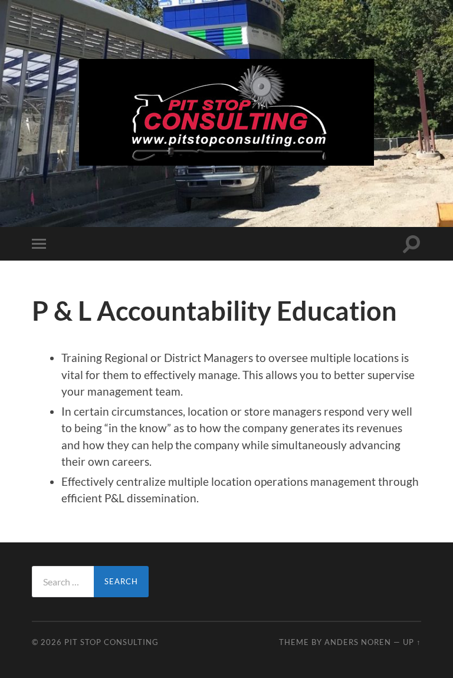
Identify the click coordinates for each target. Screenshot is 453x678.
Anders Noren (357, 642)
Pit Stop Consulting (111, 642)
